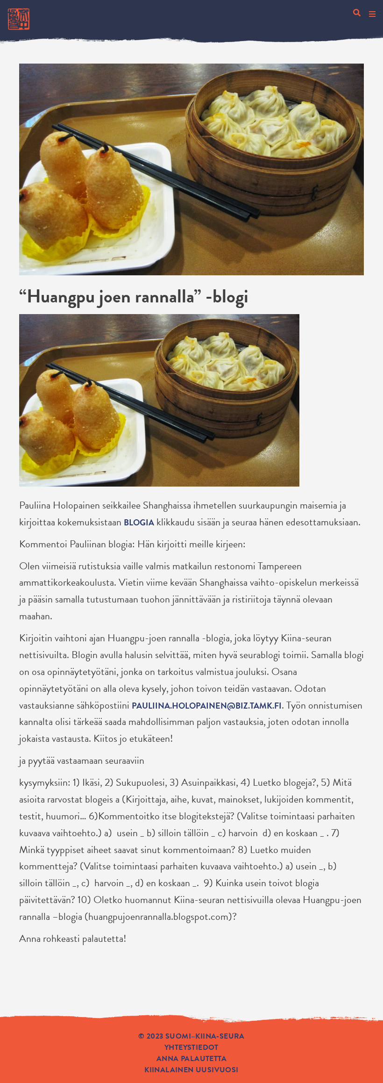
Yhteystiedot (191, 1047)
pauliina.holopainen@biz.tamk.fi (207, 705)
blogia (139, 522)
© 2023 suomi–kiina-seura (191, 1036)
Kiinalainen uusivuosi (191, 1070)
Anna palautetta (191, 1058)
